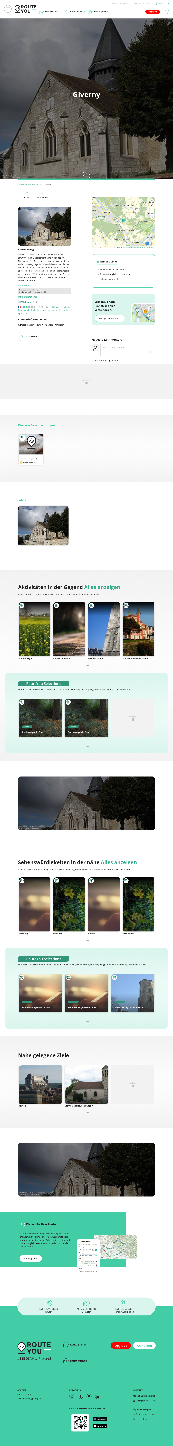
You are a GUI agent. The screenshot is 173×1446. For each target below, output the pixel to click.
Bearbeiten (42, 197)
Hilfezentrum (141, 1419)
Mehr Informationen (27, 296)
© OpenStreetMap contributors (144, 247)
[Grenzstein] (138, 904)
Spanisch (22, 313)
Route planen (78, 1344)
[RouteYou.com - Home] (25, 9)
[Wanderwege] (34, 629)
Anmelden (144, 1345)
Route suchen (78, 1361)
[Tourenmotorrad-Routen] (138, 629)
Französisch (24, 310)
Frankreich (36, 184)
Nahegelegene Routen (109, 318)
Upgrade (152, 11)
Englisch (66, 307)
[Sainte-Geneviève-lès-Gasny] (86, 1084)
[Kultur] (104, 904)
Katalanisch (48, 310)
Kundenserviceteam (145, 1414)
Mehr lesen (23, 285)
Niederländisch (62, 310)
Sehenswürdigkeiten (25, 184)
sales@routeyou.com (145, 1400)
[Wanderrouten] (104, 629)
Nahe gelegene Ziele (109, 279)
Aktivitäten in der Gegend (111, 269)
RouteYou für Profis (142, 3)
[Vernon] (40, 1084)
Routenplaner (30, 1258)
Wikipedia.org (33, 290)
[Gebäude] (69, 904)
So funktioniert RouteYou (119, 3)
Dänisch (56, 307)
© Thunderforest (130, 247)
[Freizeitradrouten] (69, 629)
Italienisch (36, 310)
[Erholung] (34, 904)
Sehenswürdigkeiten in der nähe (114, 274)
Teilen (26, 197)
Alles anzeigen (102, 586)
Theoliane (13, 175)
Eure (42, 184)
